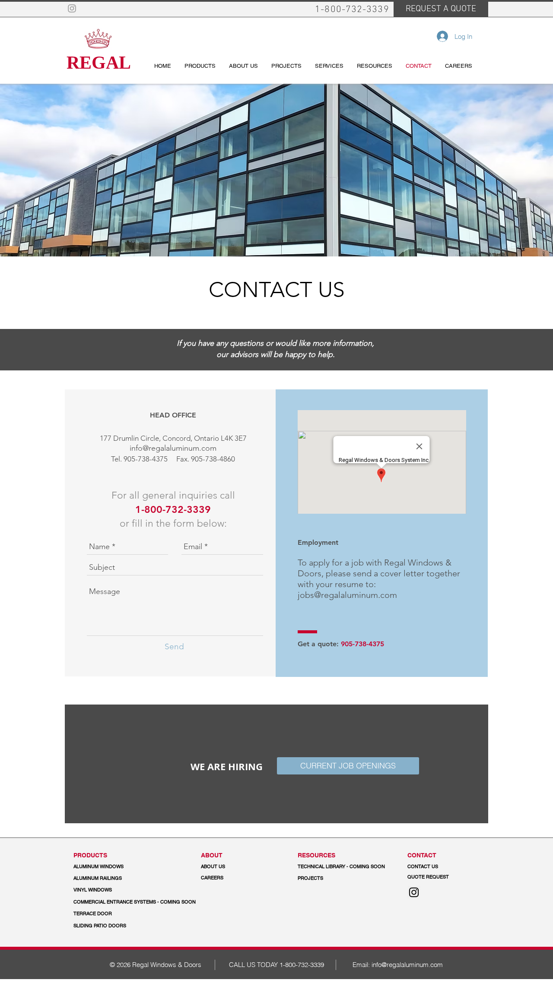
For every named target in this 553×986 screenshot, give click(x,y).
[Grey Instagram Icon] (72, 8)
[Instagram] (413, 892)
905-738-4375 (146, 459)
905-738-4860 (213, 459)
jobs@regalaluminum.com (347, 595)
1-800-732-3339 (302, 965)
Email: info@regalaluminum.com (398, 965)
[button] (135, 902)
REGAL (99, 63)
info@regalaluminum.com (173, 448)
